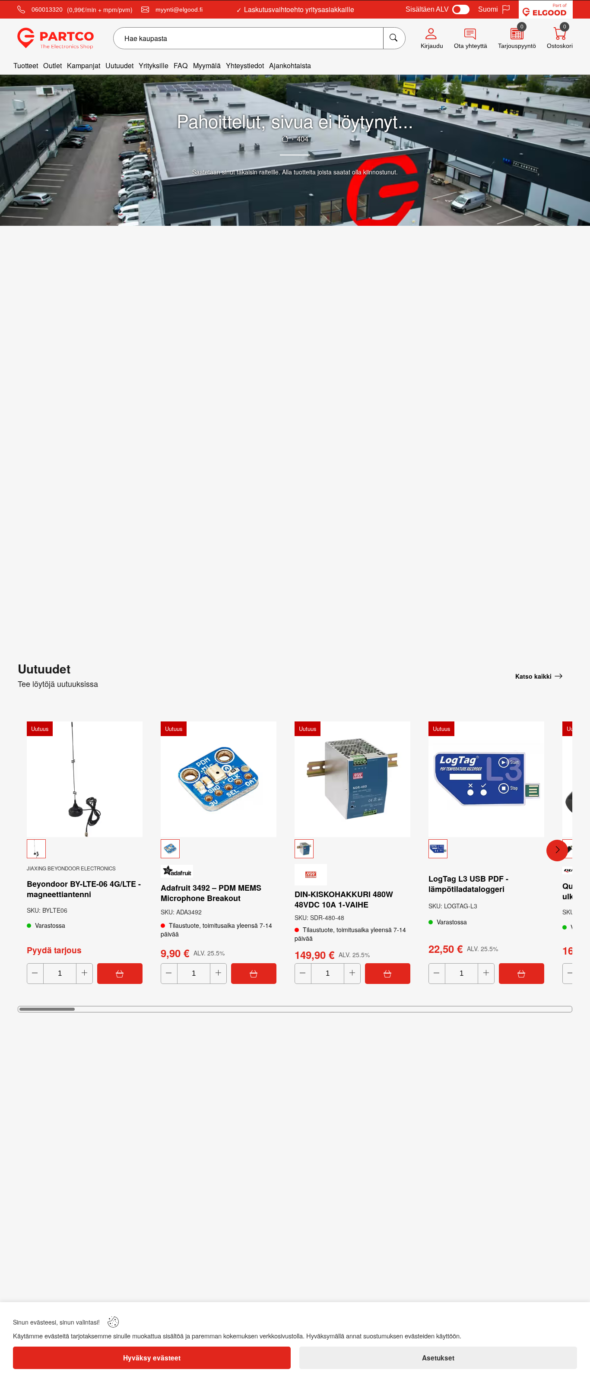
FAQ (181, 65)
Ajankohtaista (290, 65)
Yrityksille (153, 65)
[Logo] (55, 38)
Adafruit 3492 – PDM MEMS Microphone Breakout (211, 892)
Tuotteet (25, 65)
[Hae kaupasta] (394, 38)
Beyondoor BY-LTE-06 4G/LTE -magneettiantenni (84, 889)
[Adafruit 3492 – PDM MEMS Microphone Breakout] (218, 779)
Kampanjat (83, 65)
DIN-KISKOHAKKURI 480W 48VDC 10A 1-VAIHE (344, 899)
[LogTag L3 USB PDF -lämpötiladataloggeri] (486, 779)
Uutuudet (119, 65)
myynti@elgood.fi (179, 9)
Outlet (52, 65)
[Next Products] (557, 850)
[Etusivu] (285, 138)
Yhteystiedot (245, 65)
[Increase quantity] (84, 974)
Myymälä (207, 65)
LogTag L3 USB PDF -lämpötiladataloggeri (468, 883)
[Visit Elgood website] (546, 9)
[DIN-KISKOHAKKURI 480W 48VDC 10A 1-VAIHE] (352, 779)
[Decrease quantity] (35, 974)
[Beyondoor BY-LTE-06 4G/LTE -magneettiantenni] (85, 779)
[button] (85, 848)
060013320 (47, 9)
